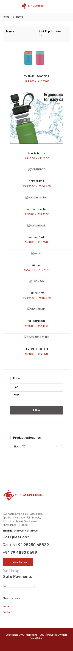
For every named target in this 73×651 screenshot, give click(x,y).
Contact (7, 612)
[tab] (64, 32)
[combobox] (36, 445)
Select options (30, 76)
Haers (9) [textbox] (35, 446)
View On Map (20, 562)
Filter (36, 410)
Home (6, 16)
